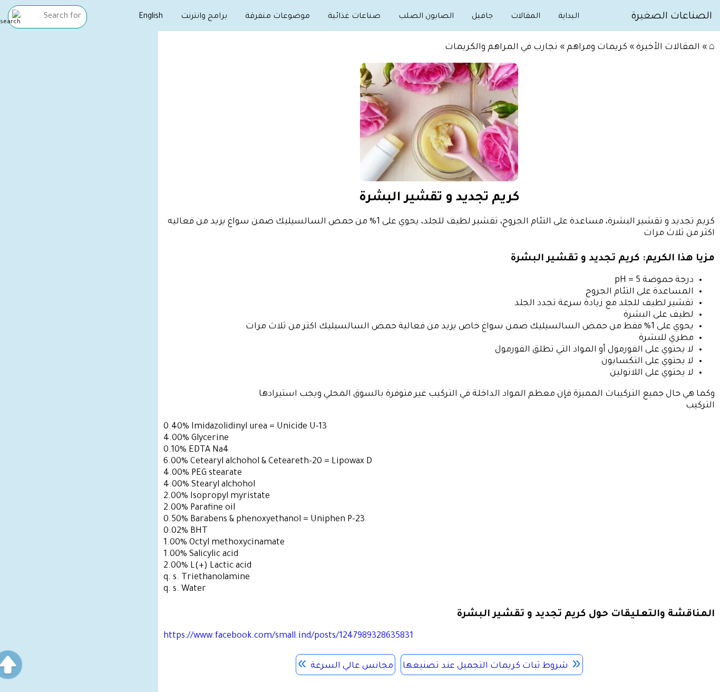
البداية (568, 17)
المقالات (525, 17)
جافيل (482, 17)
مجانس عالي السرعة (351, 666)
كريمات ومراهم (597, 47)
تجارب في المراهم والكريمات (501, 47)
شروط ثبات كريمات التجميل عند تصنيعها (485, 666)
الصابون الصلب (426, 17)
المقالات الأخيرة (668, 47)
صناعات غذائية (354, 17)
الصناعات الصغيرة (671, 17)
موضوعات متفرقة (277, 17)
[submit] (10, 18)
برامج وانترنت (204, 17)
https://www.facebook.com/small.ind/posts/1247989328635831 (288, 636)
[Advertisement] (79, 199)
